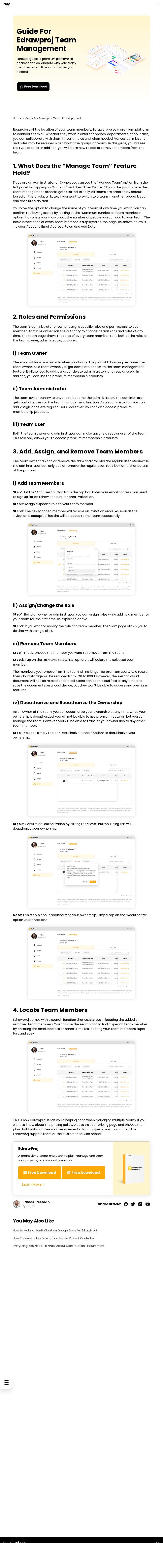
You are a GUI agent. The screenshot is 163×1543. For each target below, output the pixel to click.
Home (17, 118)
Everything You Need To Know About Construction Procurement (58, 1246)
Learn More (32, 1184)
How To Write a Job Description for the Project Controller (53, 1238)
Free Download (35, 87)
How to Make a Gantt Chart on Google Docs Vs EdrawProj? (55, 1230)
